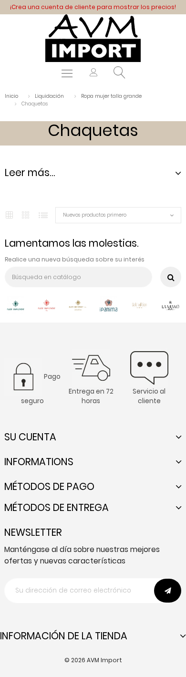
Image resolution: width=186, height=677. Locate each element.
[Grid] (9, 215)
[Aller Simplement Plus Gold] (77, 305)
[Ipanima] (108, 305)
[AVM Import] (93, 37)
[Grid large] (26, 215)
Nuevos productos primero (94, 215)
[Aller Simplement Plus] (46, 305)
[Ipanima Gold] (139, 305)
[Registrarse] (94, 74)
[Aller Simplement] (15, 305)
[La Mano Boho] (170, 305)
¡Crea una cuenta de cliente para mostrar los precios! (93, 7)
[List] (43, 215)
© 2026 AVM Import (93, 660)
